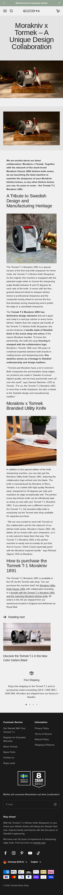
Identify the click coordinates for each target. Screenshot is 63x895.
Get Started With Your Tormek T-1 (14, 730)
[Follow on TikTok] (38, 853)
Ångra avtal (9, 763)
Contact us (8, 757)
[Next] (59, 3)
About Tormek (10, 746)
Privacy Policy (42, 728)
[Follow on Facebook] (5, 853)
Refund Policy (42, 739)
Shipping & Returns (44, 745)
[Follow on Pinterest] (22, 853)
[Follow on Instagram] (13, 853)
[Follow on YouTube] (30, 853)
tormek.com (39, 842)
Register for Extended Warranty (14, 739)
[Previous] (3, 3)
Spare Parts (9, 752)
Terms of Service (43, 734)
